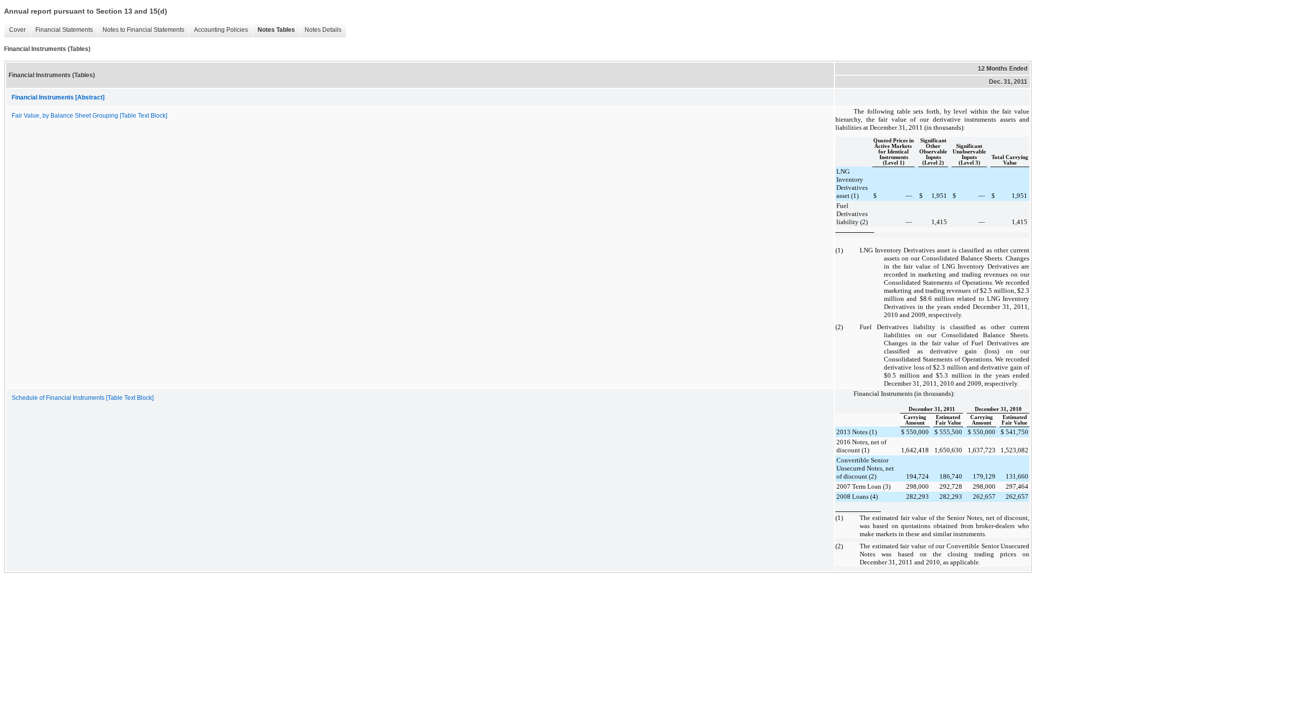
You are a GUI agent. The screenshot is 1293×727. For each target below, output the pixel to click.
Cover (17, 29)
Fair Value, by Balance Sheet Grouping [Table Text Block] (89, 116)
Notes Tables (276, 29)
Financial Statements (64, 29)
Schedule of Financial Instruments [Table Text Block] (83, 398)
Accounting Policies (221, 29)
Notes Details (323, 29)
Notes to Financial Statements (143, 29)
